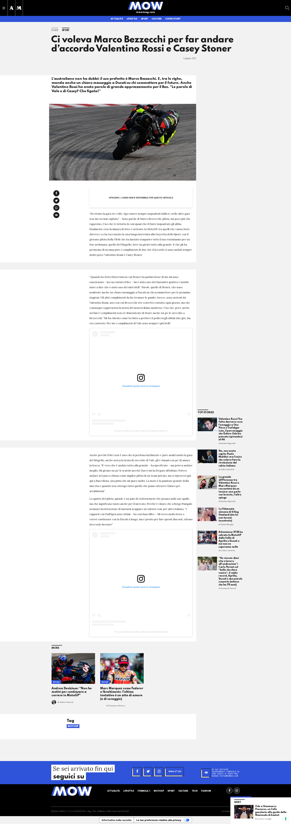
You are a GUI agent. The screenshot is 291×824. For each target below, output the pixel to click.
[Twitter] (148, 771)
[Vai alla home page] (145, 5)
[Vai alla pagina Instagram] (237, 791)
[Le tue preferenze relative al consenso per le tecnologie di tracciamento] (286, 819)
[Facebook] (137, 771)
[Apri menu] (4, 8)
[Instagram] (159, 771)
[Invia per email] (56, 215)
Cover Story (172, 19)
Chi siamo (226, 811)
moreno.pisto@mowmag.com (225, 776)
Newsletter (175, 771)
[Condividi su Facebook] (56, 193)
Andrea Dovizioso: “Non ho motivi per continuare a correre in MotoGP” (72, 692)
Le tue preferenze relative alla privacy (158, 820)
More (55, 648)
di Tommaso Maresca (115, 705)
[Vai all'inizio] (71, 791)
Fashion (206, 791)
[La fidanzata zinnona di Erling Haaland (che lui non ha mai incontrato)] (207, 514)
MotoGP (56, 682)
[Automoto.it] (11, 8)
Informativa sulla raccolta (116, 820)
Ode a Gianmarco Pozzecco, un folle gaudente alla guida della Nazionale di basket (270, 811)
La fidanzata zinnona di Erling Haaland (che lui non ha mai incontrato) (229, 515)
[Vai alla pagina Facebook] (229, 791)
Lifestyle (132, 19)
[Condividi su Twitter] (56, 201)
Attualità (117, 19)
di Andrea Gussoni (65, 702)
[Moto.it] (19, 8)
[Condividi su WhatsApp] (56, 208)
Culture (157, 19)
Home (54, 30)
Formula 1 (144, 791)
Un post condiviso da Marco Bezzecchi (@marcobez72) (141, 431)
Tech (195, 791)
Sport (144, 19)
